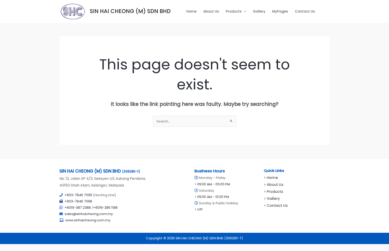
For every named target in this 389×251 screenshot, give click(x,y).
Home (191, 11)
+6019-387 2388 (78, 207)
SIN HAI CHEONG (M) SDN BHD (130, 11)
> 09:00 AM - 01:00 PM (211, 196)
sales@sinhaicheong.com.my (88, 214)
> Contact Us (276, 205)
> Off (198, 209)
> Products (273, 191)
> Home (271, 177)
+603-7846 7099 (78, 195)
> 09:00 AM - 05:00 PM (212, 184)
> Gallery (272, 198)
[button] (244, 11)
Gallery (259, 11)
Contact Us (305, 11)
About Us (211, 11)
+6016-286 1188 (105, 207)
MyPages (280, 11)
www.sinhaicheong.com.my (87, 220)
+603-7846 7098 (78, 201)
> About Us (273, 184)
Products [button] (234, 11)
